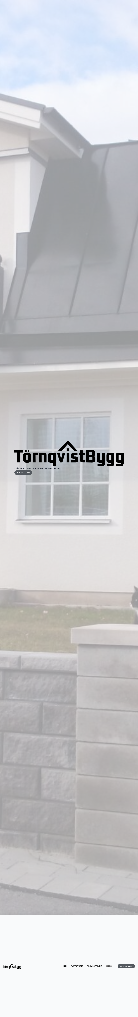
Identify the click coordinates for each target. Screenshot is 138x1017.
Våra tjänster (77, 966)
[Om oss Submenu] (114, 966)
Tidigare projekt (94, 966)
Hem (65, 966)
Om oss (109, 966)
